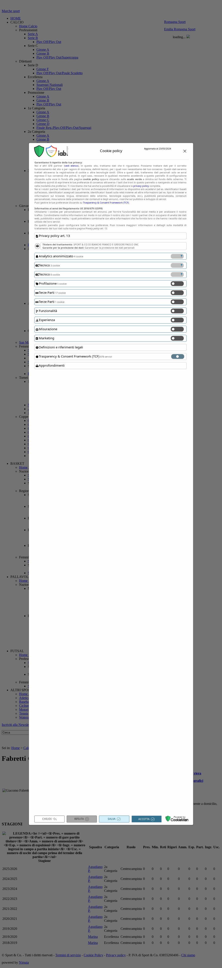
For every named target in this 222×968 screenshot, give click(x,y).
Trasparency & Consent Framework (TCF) (106, 202)
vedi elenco (71, 165)
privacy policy (141, 185)
